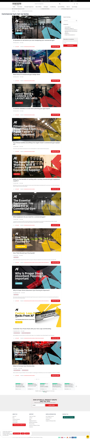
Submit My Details (45, 228)
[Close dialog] (54, 209)
